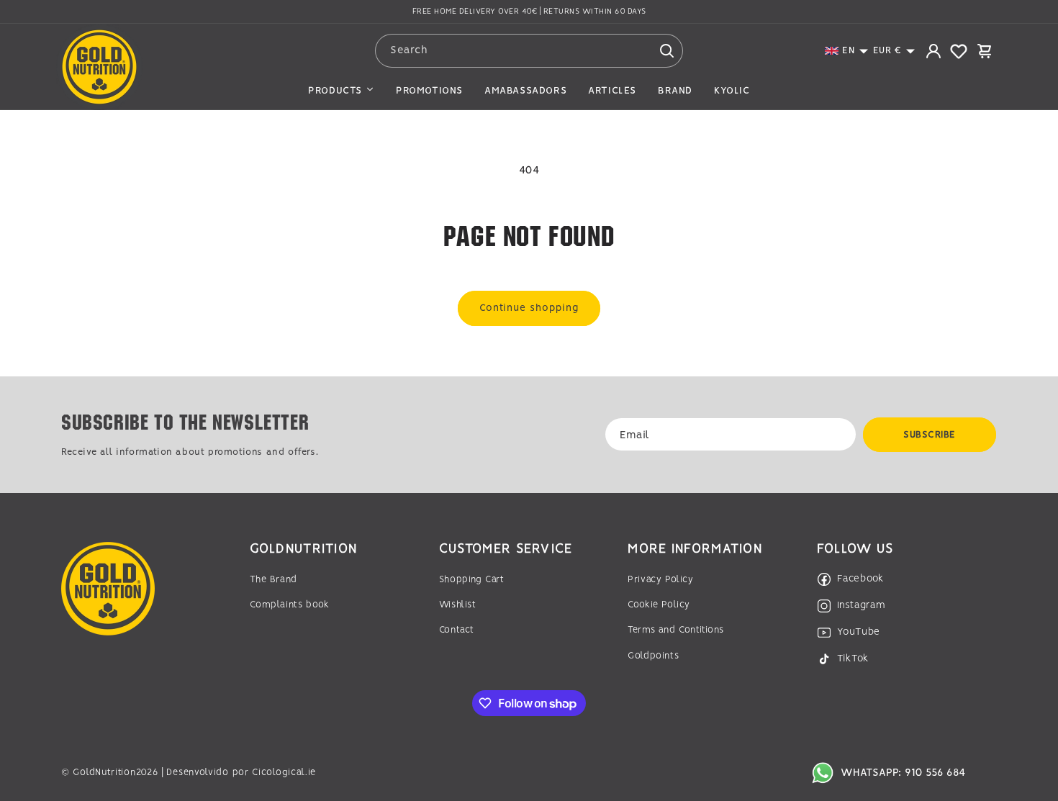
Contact (456, 630)
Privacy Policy (660, 579)
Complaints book (289, 605)
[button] (847, 51)
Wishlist (457, 605)
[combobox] (529, 51)
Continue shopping (529, 308)
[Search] (666, 50)
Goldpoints (653, 656)
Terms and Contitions (675, 630)
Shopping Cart (472, 579)
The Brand (273, 579)
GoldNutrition (104, 772)
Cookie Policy (659, 605)
